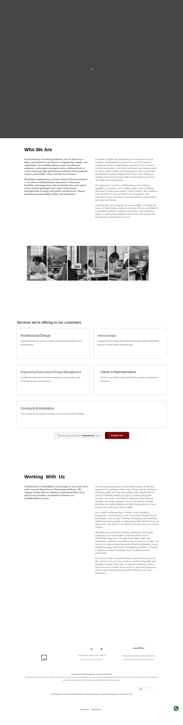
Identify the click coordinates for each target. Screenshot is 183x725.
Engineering (88, 435)
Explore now (117, 435)
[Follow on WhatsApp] (91, 649)
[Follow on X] (82, 649)
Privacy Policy (96, 709)
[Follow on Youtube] (87, 649)
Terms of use (84, 709)
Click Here (26, 351)
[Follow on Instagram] (96, 649)
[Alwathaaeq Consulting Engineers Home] (44, 661)
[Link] (176, 709)
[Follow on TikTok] (101, 649)
